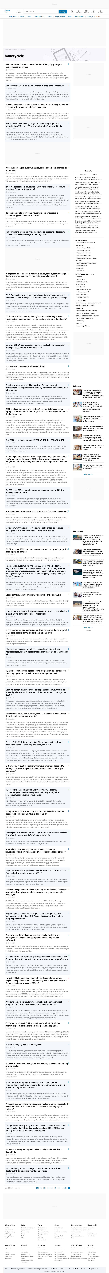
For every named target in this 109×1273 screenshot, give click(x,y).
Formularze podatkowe (82, 297)
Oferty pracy (91, 1260)
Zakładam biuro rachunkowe (78, 1227)
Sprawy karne (41, 1229)
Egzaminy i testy (25, 1254)
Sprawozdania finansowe (78, 1236)
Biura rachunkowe (76, 1225)
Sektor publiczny (39, 16)
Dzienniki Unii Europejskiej (45, 1254)
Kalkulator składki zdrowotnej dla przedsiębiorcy (85, 244)
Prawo (50, 16)
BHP (22, 1236)
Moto (69, 16)
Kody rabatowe (92, 1252)
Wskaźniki (82, 300)
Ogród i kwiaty (91, 1236)
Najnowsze (83, 174)
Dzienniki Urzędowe (43, 1252)
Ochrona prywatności (18, 1269)
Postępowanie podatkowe (83, 289)
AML (72, 1238)
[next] (69, 1188)
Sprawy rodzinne (42, 1227)
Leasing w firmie (58, 1236)
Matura (23, 1258)
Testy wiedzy (24, 1262)
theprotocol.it (91, 1258)
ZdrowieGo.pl (91, 1248)
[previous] (37, 1188)
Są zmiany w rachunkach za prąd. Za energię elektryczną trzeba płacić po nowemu (86, 231)
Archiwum (90, 1250)
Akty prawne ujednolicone (45, 1256)
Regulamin (53, 1269)
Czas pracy (79, 276)
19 (65, 1188)
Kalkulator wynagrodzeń (83, 250)
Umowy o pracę (80, 279)
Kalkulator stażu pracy (60, 1256)
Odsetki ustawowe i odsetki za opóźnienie (88, 303)
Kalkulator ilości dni (81, 265)
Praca (39, 1236)
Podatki (7, 1227)
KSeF (98, 16)
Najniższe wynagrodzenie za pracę (86, 310)
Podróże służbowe (76, 1254)
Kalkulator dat (80, 268)
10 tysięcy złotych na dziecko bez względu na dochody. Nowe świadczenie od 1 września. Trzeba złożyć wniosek (88, 222)
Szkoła (23, 1250)
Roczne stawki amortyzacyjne (85, 318)
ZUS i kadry (8, 1234)
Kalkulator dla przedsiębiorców (85, 248)
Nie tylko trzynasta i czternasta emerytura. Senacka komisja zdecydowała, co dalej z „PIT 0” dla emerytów (87, 212)
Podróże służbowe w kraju (78, 1248)
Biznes (29, 16)
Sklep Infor (41, 1238)
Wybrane (94, 174)
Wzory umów (91, 1254)
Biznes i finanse (58, 1227)
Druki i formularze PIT (82, 292)
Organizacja (8, 1248)
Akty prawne (41, 1245)
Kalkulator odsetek (59, 1254)
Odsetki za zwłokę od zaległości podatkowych (85, 307)
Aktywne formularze (86, 274)
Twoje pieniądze (60, 16)
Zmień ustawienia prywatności (37, 1269)
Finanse (90, 1231)
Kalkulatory (82, 240)
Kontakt (75, 1269)
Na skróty (90, 1245)
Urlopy (23, 1234)
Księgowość (13, 16)
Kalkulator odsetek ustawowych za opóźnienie (86, 259)
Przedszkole (24, 1248)
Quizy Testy (79, 323)
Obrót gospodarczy (10, 1231)
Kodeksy (40, 1258)
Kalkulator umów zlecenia (83, 253)
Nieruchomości (79, 16)
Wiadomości (91, 1227)
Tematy (16, 49)
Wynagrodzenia (80, 284)
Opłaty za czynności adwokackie (85, 313)
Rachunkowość (80, 287)
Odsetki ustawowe (76, 1256)
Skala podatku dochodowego (79, 1258)
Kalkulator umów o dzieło (83, 255)
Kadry (22, 16)
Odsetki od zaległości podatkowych (86, 263)
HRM (22, 1238)
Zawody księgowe (9, 1236)
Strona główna (9, 49)
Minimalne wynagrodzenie (78, 1250)
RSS (68, 1269)
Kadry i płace (8, 1256)
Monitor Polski (41, 1250)
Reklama (83, 1269)
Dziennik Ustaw (42, 1248)
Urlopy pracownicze (82, 282)
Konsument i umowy (43, 1231)
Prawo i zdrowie (42, 1240)
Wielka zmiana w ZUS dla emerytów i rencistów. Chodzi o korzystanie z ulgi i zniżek (86, 227)
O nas (6, 1269)
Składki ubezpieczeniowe (78, 1252)
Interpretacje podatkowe (83, 326)
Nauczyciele (23, 49)
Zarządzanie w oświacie (27, 1256)
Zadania (7, 1252)
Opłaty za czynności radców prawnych (87, 315)
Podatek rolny (80, 321)
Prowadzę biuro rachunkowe (78, 1229)
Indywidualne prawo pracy (28, 1227)
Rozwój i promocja (10, 1254)
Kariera (62, 1269)
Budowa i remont (92, 1234)
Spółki (56, 1229)
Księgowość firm (10, 1225)
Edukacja (90, 16)
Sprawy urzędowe (43, 1234)
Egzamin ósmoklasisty (27, 1260)
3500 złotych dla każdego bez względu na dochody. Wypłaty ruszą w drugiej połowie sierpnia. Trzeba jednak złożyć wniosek (87, 217)
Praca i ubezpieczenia (60, 1231)
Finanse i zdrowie (59, 1238)
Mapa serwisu (93, 1269)
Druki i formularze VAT (82, 294)
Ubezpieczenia (25, 1231)
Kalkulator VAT (80, 271)
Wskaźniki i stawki (76, 1245)
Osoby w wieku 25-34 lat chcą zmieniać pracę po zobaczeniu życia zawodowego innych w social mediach (87, 207)
